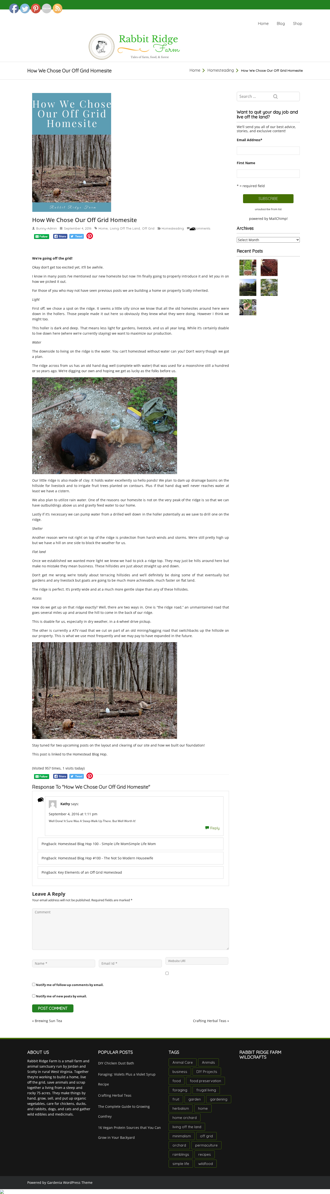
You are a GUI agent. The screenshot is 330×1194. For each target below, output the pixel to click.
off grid (148, 228)
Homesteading (221, 70)
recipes (204, 1154)
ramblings (180, 1154)
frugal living (206, 1090)
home (103, 228)
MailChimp (278, 218)
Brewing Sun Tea (48, 1020)
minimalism (181, 1136)
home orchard (184, 1117)
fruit (175, 1099)
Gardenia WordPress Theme (70, 1182)
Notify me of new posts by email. (61, 996)
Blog (281, 23)
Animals (208, 1062)
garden (194, 1099)
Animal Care (182, 1062)
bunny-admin (46, 228)
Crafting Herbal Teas (209, 1020)
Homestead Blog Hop (90, 754)
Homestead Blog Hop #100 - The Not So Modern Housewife (105, 858)
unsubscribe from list (268, 209)
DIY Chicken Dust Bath (116, 1063)
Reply (215, 828)
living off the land (125, 228)
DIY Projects (206, 1071)
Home (263, 23)
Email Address (249, 140)
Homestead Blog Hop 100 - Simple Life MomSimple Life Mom (107, 843)
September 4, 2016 (77, 228)
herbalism (180, 1108)
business (179, 1071)
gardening (218, 1099)
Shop (297, 23)
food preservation (205, 1080)
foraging (179, 1090)
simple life (180, 1163)
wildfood (205, 1163)
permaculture (206, 1145)
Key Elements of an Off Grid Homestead (90, 872)
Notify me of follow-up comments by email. (70, 985)
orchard (179, 1145)
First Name (246, 163)
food (176, 1080)
